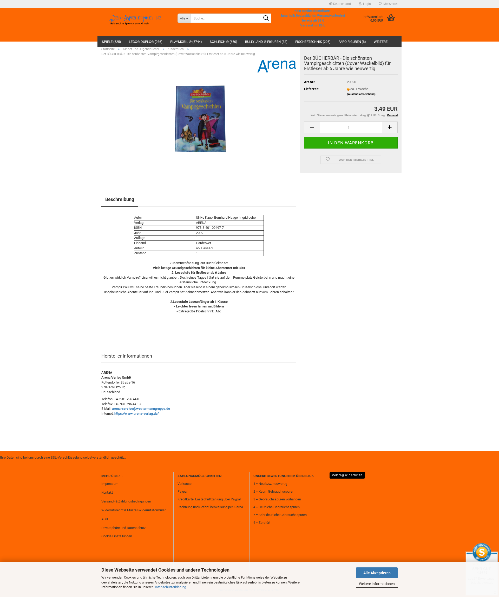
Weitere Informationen (377, 584)
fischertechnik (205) (313, 42)
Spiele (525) (111, 42)
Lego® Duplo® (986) (145, 42)
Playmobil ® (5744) (186, 42)
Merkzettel (390, 4)
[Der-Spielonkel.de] (135, 22)
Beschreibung (119, 199)
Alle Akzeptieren (377, 573)
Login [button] (366, 4)
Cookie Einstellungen (116, 536)
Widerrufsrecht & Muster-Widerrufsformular (133, 510)
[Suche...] (266, 18)
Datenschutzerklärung (170, 587)
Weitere (381, 42)
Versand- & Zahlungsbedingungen (126, 501)
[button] (340, 4)
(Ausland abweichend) (361, 94)
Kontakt (107, 492)
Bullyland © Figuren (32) (266, 42)
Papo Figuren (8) (352, 42)
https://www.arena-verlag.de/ (136, 413)
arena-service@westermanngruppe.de (141, 409)
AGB (104, 519)
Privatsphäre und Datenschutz (123, 528)
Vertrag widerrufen (347, 475)
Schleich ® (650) (223, 42)
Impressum (109, 484)
